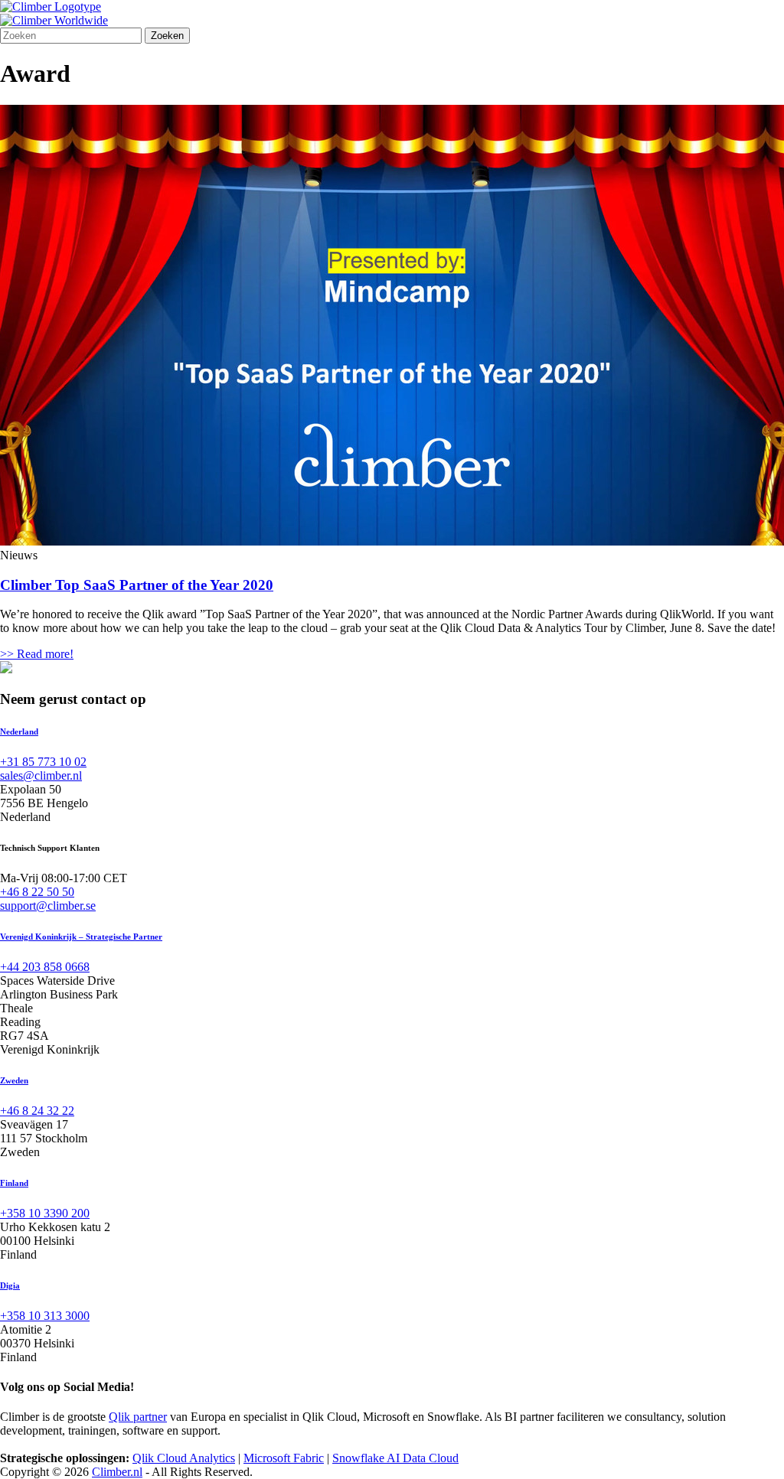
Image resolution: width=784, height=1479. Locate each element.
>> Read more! (37, 653)
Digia (10, 1285)
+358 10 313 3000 (45, 1315)
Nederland (19, 731)
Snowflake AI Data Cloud (395, 1457)
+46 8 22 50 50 (37, 891)
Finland (14, 1182)
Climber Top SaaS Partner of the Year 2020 (136, 585)
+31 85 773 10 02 (43, 761)
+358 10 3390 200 (45, 1213)
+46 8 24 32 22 (37, 1110)
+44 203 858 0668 (45, 966)
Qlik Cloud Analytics (183, 1457)
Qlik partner (138, 1416)
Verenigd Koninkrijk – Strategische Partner (81, 936)
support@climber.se (48, 905)
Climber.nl (117, 1471)
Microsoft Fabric (283, 1457)
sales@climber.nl (41, 775)
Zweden (14, 1080)
